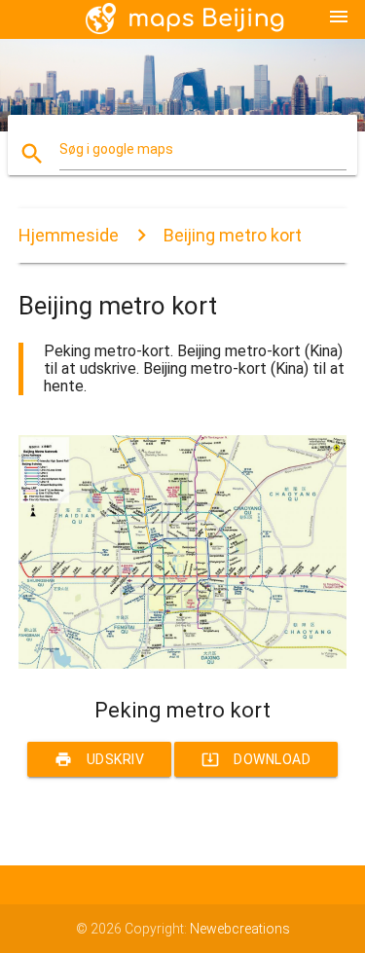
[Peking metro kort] (182, 664)
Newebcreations (240, 928)
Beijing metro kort (233, 235)
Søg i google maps (116, 149)
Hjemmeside (68, 235)
